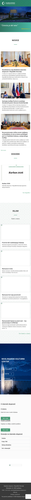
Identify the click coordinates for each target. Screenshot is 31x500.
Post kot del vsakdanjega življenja (13, 242)
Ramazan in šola (7, 269)
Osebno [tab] (4, 438)
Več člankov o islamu (24, 333)
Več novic (3, 150)
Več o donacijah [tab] (6, 448)
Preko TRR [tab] (4, 441)
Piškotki (15, 492)
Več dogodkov (26, 192)
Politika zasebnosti (15, 494)
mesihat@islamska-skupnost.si (18, 490)
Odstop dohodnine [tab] (6, 445)
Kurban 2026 (6, 183)
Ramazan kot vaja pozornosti (11, 295)
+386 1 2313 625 (6, 490)
